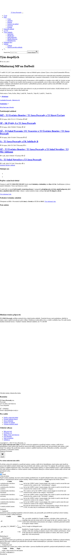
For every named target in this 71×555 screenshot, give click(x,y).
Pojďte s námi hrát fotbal (11, 417)
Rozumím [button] (9, 451)
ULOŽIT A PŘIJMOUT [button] (7, 552)
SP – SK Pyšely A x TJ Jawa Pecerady (18, 123)
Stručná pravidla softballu (14, 47)
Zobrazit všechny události (7, 165)
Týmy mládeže (8, 32)
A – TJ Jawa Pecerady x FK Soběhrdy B (19, 141)
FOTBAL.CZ (8, 433)
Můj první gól (8, 431)
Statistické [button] (3, 509)
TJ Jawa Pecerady (16, 12)
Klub (5, 17)
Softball (6, 44)
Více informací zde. (5, 194)
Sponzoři (10, 25)
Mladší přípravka (12, 39)
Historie (9, 22)
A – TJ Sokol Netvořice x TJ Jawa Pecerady (21, 159)
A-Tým (6, 30)
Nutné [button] (2, 472)
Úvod (5, 15)
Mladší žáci (10, 35)
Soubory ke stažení (12, 24)
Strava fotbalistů (8, 421)
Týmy (9, 19)
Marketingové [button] (4, 536)
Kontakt (9, 27)
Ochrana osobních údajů (11, 424)
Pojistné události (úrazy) (11, 419)
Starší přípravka (12, 37)
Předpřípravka (11, 40)
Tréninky (10, 20)
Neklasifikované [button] (5, 543)
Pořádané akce (8, 42)
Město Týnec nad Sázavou (11, 435)
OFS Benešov (8, 436)
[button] (5, 49)
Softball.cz (7, 440)
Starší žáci (10, 34)
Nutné (4, 474)
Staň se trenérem (8, 438)
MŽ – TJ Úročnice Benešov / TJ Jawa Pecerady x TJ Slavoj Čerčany (32, 115)
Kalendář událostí (9, 29)
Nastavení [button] (3, 451)
